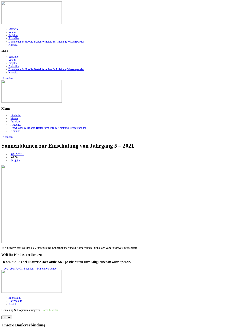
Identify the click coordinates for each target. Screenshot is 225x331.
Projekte (13, 35)
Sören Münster (50, 310)
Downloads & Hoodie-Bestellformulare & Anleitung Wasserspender (46, 41)
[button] (112, 50)
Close (7, 317)
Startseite (13, 28)
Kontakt (12, 44)
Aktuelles (13, 38)
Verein (12, 32)
